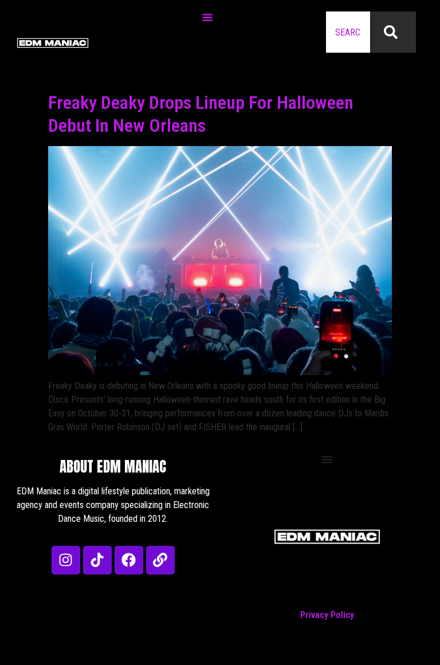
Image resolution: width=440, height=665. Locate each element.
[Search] (393, 32)
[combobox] (348, 32)
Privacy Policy (327, 614)
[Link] (160, 560)
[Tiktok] (97, 560)
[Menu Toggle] (207, 17)
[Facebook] (129, 560)
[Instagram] (66, 560)
